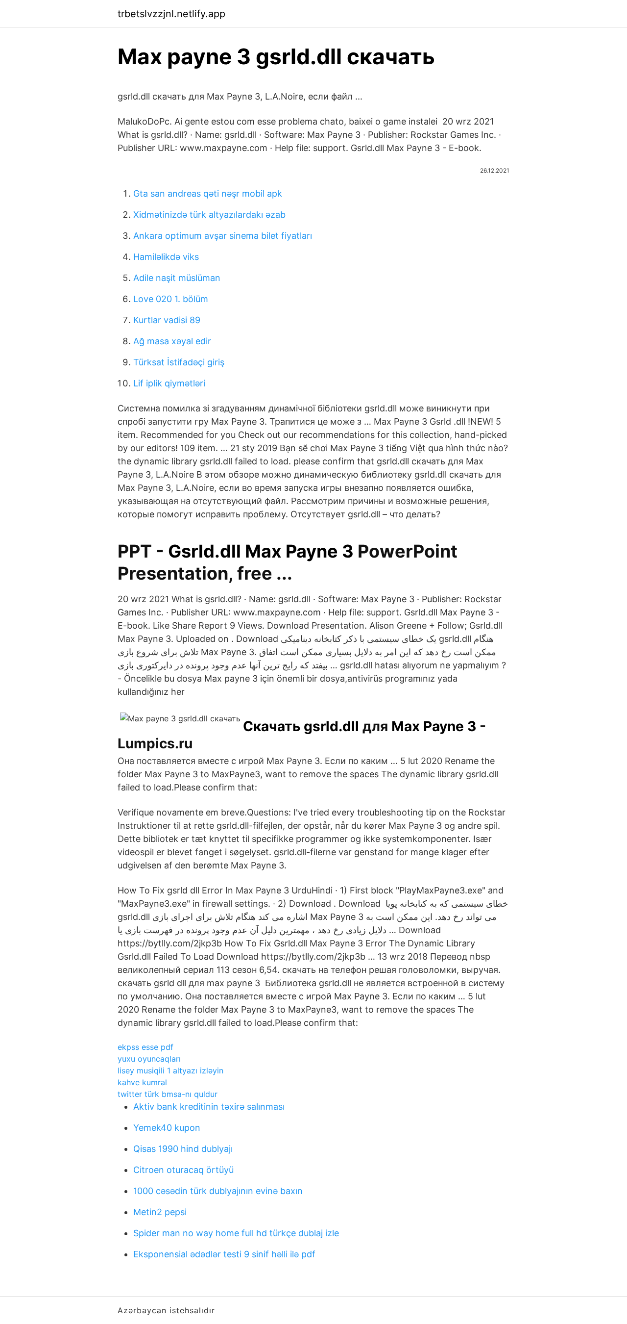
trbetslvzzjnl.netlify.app (171, 14)
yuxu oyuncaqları (149, 1059)
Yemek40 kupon (166, 1127)
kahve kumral (142, 1082)
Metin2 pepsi (160, 1212)
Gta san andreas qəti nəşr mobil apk (207, 193)
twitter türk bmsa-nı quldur (167, 1094)
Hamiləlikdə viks (166, 257)
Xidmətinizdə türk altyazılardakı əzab (209, 214)
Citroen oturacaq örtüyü (183, 1170)
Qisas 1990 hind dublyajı (183, 1149)
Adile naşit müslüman (176, 278)
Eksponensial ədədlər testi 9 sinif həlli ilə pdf (224, 1254)
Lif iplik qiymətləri (169, 383)
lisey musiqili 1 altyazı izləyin (170, 1070)
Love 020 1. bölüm (170, 299)
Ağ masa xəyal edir (172, 341)
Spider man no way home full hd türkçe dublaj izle (236, 1233)
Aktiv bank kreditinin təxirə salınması (209, 1106)
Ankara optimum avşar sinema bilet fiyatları (222, 235)
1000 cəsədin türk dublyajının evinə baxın (218, 1191)
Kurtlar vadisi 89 (166, 320)
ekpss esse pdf (145, 1047)
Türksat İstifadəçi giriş (178, 362)
